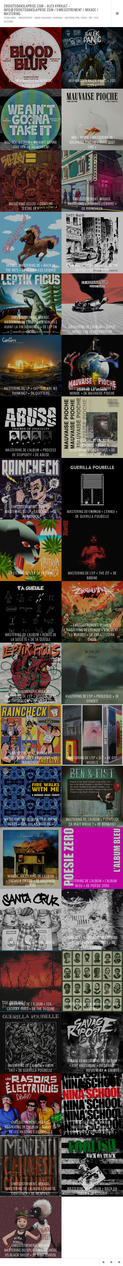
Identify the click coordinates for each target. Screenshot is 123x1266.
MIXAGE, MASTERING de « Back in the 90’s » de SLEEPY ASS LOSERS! (31, 267)
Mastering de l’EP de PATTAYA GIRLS (30, 575)
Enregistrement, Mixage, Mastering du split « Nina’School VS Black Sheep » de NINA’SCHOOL (30, 1250)
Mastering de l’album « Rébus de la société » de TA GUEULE (31, 637)
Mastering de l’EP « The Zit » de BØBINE (92, 575)
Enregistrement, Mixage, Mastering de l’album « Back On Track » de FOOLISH (92, 1188)
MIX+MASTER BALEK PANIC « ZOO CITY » (92, 83)
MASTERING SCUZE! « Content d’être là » (31, 206)
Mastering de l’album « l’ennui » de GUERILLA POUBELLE (92, 514)
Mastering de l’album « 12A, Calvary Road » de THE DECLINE (31, 1006)
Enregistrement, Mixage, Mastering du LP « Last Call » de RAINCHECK (30, 511)
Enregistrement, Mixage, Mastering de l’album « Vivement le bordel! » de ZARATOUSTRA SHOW (92, 632)
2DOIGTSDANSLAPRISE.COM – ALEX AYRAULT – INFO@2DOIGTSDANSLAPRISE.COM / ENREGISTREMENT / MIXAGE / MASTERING (51, 9)
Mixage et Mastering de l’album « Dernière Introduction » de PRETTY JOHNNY (92, 942)
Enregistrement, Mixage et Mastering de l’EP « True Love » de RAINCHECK (31, 757)
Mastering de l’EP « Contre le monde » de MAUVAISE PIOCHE (92, 391)
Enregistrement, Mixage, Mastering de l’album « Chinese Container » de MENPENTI (30, 1188)
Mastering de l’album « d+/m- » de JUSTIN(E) (92, 1006)
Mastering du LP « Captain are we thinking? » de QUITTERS (30, 391)
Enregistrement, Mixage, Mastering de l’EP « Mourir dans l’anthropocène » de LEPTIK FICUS (31, 696)
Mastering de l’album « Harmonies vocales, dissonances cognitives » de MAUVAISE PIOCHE (92, 447)
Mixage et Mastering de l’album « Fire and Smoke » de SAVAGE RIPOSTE (92, 1065)
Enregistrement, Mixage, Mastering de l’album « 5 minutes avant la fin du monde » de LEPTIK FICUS (30, 324)
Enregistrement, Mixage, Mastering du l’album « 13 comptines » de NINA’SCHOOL (92, 1126)
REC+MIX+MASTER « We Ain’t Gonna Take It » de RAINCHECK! (30, 144)
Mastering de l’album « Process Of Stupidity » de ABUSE (30, 452)
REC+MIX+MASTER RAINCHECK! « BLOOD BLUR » (31, 83)
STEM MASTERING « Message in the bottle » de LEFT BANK (92, 267)
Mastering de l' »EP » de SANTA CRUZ (30, 945)
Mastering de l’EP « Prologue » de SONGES (92, 698)
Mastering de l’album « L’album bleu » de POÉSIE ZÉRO (92, 883)
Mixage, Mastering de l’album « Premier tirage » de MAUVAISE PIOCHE (30, 880)
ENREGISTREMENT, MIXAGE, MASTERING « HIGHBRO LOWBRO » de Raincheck (92, 203)
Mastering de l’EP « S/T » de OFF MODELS (92, 760)
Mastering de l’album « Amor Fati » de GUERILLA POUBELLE (31, 1068)
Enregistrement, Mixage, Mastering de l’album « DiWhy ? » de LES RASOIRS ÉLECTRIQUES (31, 1126)
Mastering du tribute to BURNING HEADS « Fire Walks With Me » (30, 821)
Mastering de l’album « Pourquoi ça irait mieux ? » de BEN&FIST (92, 821)
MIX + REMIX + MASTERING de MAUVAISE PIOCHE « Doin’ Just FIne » (92, 142)
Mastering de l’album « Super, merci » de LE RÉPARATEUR (92, 329)
